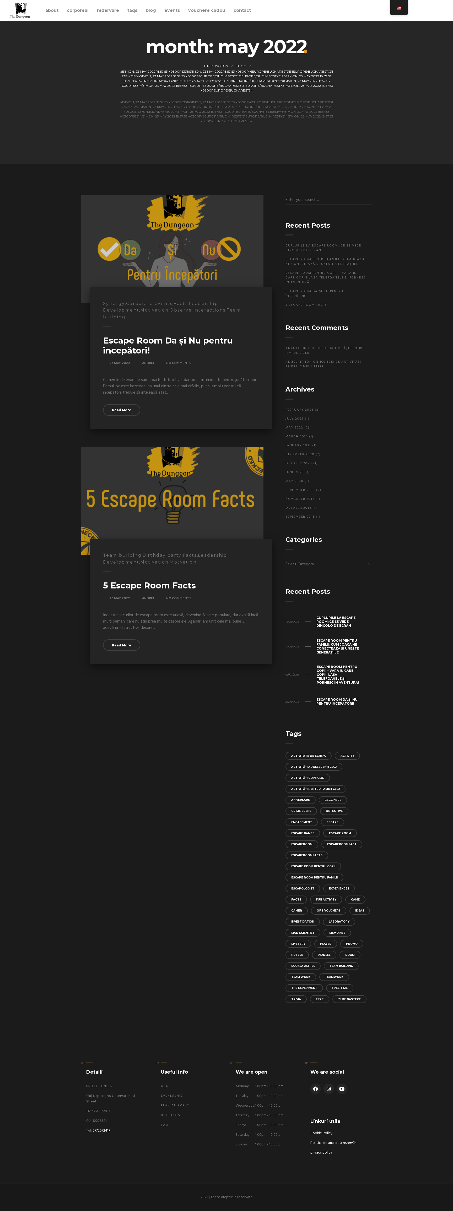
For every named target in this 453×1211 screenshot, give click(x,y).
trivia (296, 999)
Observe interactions (197, 310)
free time (340, 988)
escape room (340, 833)
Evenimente (172, 1096)
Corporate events (149, 303)
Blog (151, 10)
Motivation (154, 310)
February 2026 (299, 409)
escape (332, 822)
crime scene (301, 811)
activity (347, 756)
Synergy (114, 303)
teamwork (334, 977)
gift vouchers (329, 910)
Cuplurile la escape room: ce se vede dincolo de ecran (323, 248)
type (319, 999)
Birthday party (162, 555)
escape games (302, 833)
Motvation (183, 562)
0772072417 (101, 1131)
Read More (121, 410)
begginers (333, 800)
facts (296, 899)
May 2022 (294, 427)
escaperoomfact (342, 844)
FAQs (132, 10)
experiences (339, 888)
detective (334, 811)
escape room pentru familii (314, 877)
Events (172, 10)
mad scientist (303, 933)
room (350, 955)
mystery (298, 944)
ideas (359, 910)
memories (337, 933)
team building (341, 966)
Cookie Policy (321, 1133)
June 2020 (294, 472)
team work (300, 977)
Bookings (170, 1115)
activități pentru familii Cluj (315, 789)
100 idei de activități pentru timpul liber (324, 351)
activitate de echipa (308, 756)
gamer (296, 910)
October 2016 (298, 508)
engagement (301, 822)
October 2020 (298, 463)
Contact (242, 10)
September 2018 (300, 490)
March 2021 (296, 436)
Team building (122, 555)
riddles (324, 955)
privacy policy (321, 1153)
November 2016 (299, 499)
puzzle (297, 955)
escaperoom (301, 844)
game (355, 899)
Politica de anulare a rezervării (333, 1143)
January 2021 (298, 445)
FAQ (164, 1125)
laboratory (339, 921)
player (325, 944)
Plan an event (175, 1105)
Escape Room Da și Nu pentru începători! (168, 345)
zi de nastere (349, 999)
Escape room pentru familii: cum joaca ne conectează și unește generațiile (325, 262)
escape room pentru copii (313, 866)
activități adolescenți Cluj (314, 767)
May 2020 (294, 481)
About (51, 10)
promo (352, 944)
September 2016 (300, 516)
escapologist (302, 888)
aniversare (300, 800)
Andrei (148, 363)
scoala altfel (303, 966)
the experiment (304, 988)
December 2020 (299, 454)
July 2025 (294, 418)
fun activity (326, 899)
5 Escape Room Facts (149, 585)
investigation (302, 921)
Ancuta (292, 348)
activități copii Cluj (307, 778)
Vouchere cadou (206, 10)
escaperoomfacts (306, 855)
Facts (181, 303)
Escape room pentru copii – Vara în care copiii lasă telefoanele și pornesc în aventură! (325, 277)
